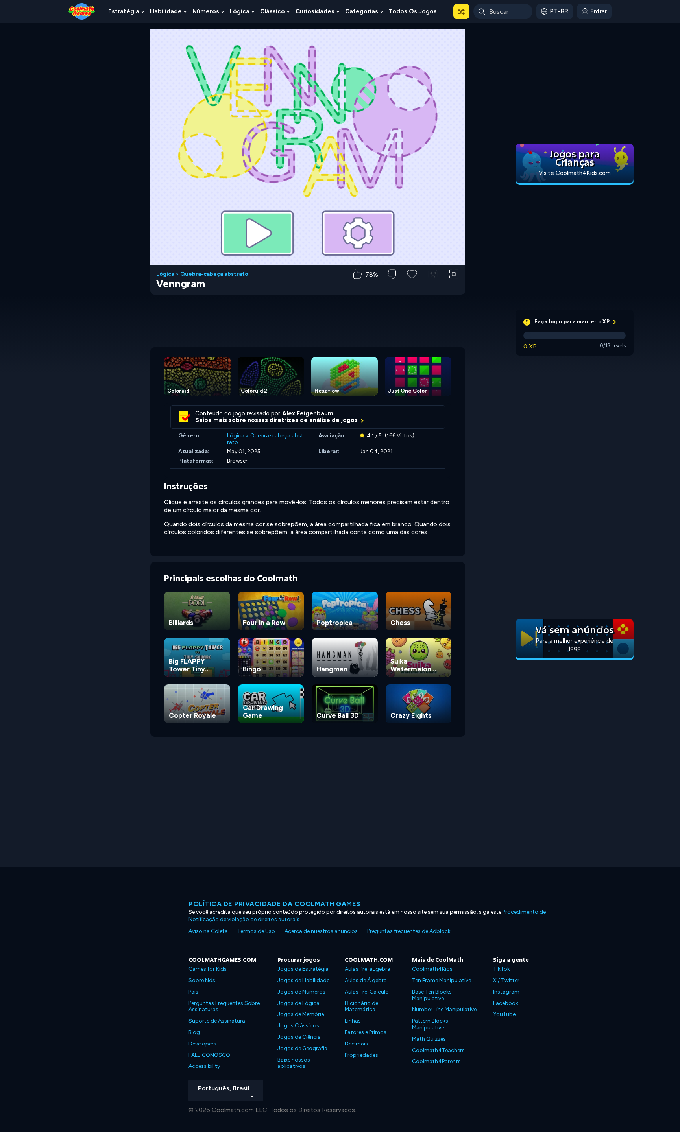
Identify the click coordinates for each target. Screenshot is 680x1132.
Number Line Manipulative (444, 1009)
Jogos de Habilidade (303, 980)
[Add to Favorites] (412, 273)
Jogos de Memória (300, 1014)
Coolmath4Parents (436, 1061)
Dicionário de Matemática (361, 1006)
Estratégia (123, 11)
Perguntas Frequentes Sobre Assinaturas (224, 1006)
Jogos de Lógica (298, 1003)
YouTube (504, 1014)
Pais (193, 991)
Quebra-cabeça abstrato (214, 274)
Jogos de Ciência (299, 1037)
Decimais (356, 1043)
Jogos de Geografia (302, 1048)
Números (205, 11)
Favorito (412, 286)
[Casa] (81, 11)
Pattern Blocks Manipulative (430, 1024)
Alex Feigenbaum (307, 413)
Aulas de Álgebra (366, 980)
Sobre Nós (201, 980)
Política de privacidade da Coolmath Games (274, 904)
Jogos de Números (301, 991)
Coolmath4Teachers (438, 1050)
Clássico (272, 11)
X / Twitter (506, 980)
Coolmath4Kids (432, 969)
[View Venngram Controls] (432, 274)
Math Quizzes (429, 1039)
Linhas (353, 1021)
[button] (461, 11)
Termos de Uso (256, 931)
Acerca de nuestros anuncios (321, 931)
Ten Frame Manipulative (441, 980)
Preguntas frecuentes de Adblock (409, 931)
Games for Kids (207, 969)
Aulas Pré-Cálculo (367, 991)
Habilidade (166, 11)
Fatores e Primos (365, 1032)
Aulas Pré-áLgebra (367, 969)
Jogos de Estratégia (303, 969)
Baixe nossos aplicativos (293, 1063)
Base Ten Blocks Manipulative (432, 995)
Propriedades (361, 1055)
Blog (194, 1032)
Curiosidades (315, 11)
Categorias (361, 11)
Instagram (506, 991)
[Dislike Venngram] (392, 274)
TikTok (501, 969)
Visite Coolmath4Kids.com (575, 173)
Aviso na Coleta (208, 931)
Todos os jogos (413, 11)
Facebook (505, 1003)
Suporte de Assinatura (216, 1021)
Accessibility (204, 1066)
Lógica (239, 11)
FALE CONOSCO (209, 1055)
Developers (202, 1043)
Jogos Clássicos (298, 1025)
